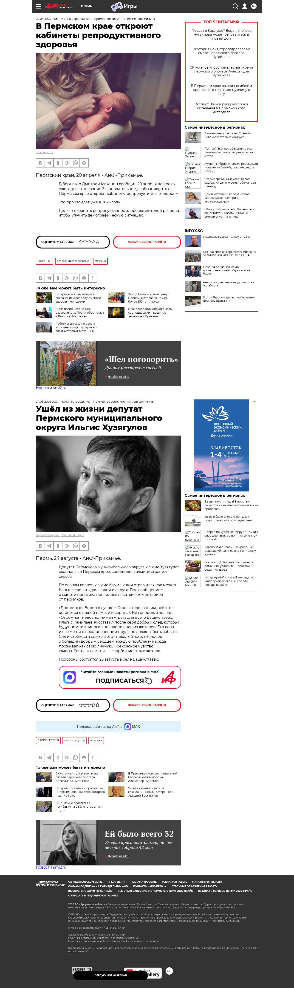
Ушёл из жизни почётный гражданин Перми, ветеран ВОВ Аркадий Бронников (151, 791)
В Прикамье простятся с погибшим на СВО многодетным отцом (79, 806)
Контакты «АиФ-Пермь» (150, 886)
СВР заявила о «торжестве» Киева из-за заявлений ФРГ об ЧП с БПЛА (230, 253)
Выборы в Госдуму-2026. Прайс (90, 891)
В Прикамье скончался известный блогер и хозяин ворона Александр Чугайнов (152, 777)
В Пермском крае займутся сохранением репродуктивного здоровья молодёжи (78, 297)
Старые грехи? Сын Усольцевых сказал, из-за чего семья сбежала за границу (230, 182)
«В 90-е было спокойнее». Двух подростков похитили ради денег (228, 518)
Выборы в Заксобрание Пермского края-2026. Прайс (155, 891)
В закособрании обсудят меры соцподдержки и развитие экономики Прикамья (150, 312)
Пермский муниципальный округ (60, 535)
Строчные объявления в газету (194, 886)
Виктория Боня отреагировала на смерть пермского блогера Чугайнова (221, 53)
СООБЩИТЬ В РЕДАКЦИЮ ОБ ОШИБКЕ (93, 895)
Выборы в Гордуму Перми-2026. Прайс (225, 891)
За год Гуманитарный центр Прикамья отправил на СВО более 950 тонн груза (148, 297)
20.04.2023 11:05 (47, 18)
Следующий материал (111, 975)
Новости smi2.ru (51, 388)
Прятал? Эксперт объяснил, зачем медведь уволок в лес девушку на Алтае (228, 152)
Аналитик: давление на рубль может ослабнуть (229, 284)
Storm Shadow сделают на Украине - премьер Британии (229, 299)
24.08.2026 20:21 (47, 401)
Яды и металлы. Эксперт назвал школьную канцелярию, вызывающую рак (227, 197)
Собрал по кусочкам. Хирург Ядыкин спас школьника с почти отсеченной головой (231, 535)
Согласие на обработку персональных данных (96, 934)
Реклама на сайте (144, 881)
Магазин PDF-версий (207, 881)
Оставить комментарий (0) (147, 241)
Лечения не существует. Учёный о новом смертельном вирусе (228, 135)
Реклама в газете (174, 881)
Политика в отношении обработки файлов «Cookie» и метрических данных (113, 941)
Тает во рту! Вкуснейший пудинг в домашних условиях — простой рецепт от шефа (228, 565)
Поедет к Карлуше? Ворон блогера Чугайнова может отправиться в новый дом (222, 34)
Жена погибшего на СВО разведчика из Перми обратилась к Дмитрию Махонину (80, 312)
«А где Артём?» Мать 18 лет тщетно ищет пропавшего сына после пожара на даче (229, 581)
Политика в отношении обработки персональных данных (103, 937)
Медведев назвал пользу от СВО (226, 236)
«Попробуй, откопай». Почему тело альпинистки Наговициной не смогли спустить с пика (229, 213)
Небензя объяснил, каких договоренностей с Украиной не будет (226, 270)
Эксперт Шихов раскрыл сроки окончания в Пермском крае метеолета (221, 108)
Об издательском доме (85, 881)
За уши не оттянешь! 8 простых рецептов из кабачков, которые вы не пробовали (231, 505)
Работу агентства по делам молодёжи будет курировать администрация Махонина (76, 327)
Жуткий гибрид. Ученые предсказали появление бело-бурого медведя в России (231, 167)
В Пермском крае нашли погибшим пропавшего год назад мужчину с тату (221, 90)
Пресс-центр (116, 881)
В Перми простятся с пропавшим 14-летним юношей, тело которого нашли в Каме (80, 791)
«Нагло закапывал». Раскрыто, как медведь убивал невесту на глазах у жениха (230, 550)
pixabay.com (45, 152)
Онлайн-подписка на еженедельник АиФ (98, 886)
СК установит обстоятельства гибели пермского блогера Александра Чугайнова (221, 71)
